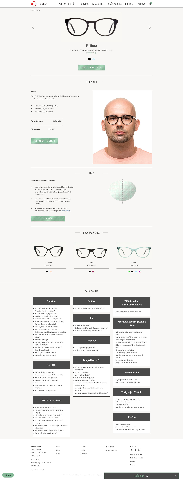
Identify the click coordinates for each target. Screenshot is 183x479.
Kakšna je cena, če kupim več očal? (47, 326)
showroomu (66, 210)
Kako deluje (98, 3)
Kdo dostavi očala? (122, 404)
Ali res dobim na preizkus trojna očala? (48, 415)
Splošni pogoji (109, 447)
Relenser (132, 461)
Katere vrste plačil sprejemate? (126, 427)
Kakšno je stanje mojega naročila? (46, 380)
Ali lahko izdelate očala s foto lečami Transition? (91, 393)
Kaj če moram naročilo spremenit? (46, 377)
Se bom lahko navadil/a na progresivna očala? (131, 342)
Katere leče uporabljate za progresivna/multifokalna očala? (126, 361)
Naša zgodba (115, 3)
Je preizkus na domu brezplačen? (46, 407)
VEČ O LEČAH (48, 218)
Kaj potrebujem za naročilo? (44, 372)
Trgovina (84, 3)
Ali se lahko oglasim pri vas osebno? (47, 329)
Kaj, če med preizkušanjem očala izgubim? (49, 430)
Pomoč (58, 454)
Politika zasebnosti (111, 450)
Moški (58, 450)
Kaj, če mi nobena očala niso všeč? (46, 418)
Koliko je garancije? (41, 339)
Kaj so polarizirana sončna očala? (127, 379)
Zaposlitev (84, 454)
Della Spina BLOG (136, 454)
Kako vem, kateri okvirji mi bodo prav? (88, 330)
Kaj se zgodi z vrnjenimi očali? (45, 352)
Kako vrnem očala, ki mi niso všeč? (127, 399)
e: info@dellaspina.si (37, 470)
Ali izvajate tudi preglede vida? (85, 347)
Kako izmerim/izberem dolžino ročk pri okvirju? (91, 328)
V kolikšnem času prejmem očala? (46, 313)
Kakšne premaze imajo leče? (84, 377)
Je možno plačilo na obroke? (125, 339)
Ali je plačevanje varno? (124, 424)
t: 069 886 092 (35, 466)
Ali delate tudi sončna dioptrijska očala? (129, 382)
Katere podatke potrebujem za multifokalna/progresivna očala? (126, 351)
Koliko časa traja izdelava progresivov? (48, 319)
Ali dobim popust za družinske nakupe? (48, 347)
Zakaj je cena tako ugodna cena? (46, 308)
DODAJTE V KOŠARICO (91, 67)
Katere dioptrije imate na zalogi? (46, 355)
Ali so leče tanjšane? (82, 372)
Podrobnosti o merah (44, 140)
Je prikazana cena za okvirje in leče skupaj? (49, 321)
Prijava (141, 3)
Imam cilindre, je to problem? (85, 380)
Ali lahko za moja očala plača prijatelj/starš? (130, 429)
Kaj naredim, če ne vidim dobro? (46, 433)
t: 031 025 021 (35, 455)
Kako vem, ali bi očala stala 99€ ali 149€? (49, 375)
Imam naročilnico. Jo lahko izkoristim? (128, 311)
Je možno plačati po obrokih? (45, 311)
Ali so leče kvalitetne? (82, 375)
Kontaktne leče (67, 3)
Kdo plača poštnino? (42, 350)
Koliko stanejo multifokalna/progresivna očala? (50, 332)
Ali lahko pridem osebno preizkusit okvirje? (90, 308)
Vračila (83, 450)
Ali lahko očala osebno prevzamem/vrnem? (130, 407)
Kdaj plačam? (39, 383)
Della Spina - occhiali (136, 458)
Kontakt (129, 3)
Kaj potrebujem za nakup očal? (45, 324)
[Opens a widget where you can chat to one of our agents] (8, 475)
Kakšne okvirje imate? (82, 325)
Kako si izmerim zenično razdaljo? (86, 350)
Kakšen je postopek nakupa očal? (46, 316)
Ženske (33, 10)
